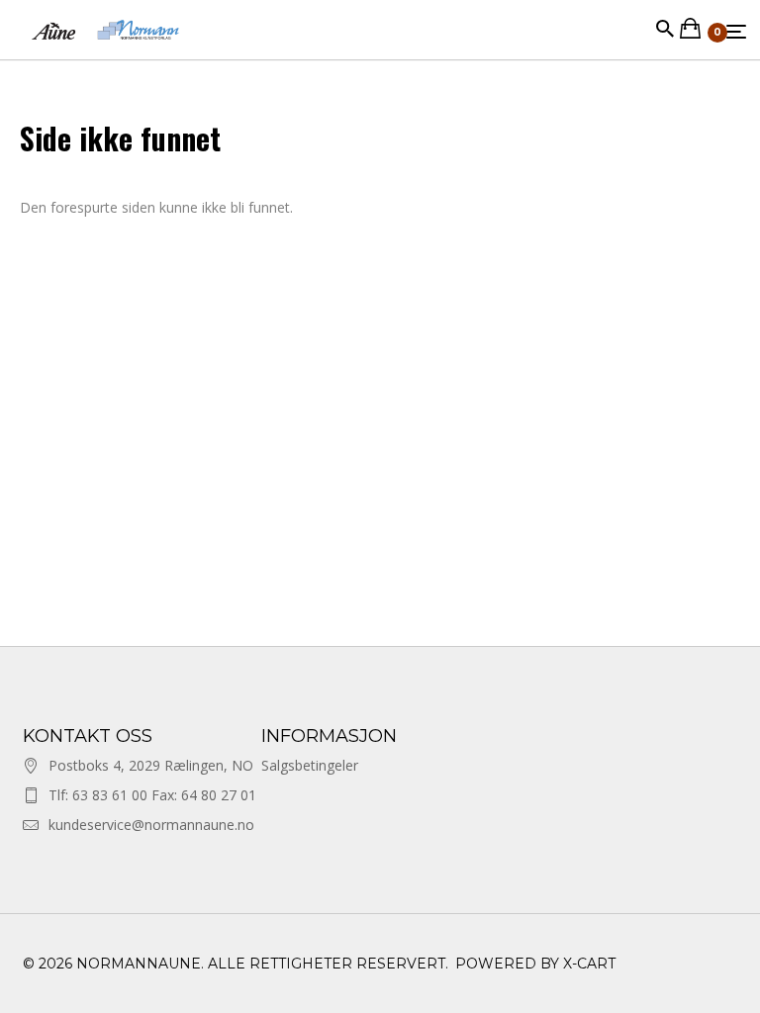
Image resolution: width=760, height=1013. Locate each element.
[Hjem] (105, 49)
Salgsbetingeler (309, 765)
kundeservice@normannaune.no (151, 824)
